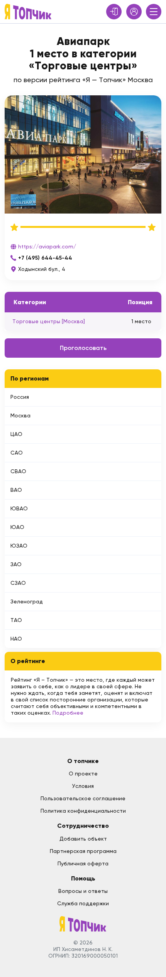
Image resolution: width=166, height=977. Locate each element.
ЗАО (16, 564)
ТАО (16, 620)
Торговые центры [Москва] (48, 321)
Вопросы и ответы (83, 891)
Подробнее (68, 713)
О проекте (83, 773)
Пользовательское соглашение (83, 798)
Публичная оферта (83, 863)
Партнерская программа (83, 851)
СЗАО (18, 583)
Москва (20, 415)
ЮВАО (19, 508)
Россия (19, 397)
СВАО (18, 471)
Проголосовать (83, 348)
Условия (83, 786)
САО (16, 453)
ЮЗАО (18, 546)
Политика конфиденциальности (83, 811)
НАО (16, 639)
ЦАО (16, 434)
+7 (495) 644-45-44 (45, 258)
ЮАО (17, 527)
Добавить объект (83, 839)
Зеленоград (26, 601)
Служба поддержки (83, 903)
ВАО (16, 490)
